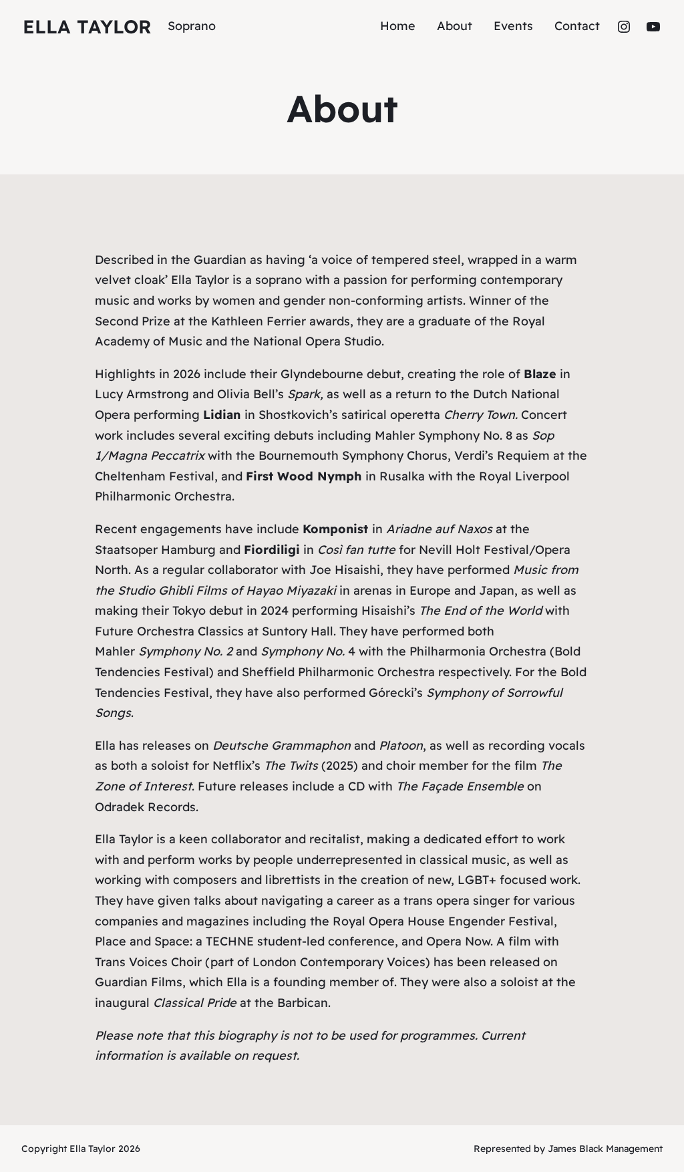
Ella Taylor (87, 26)
